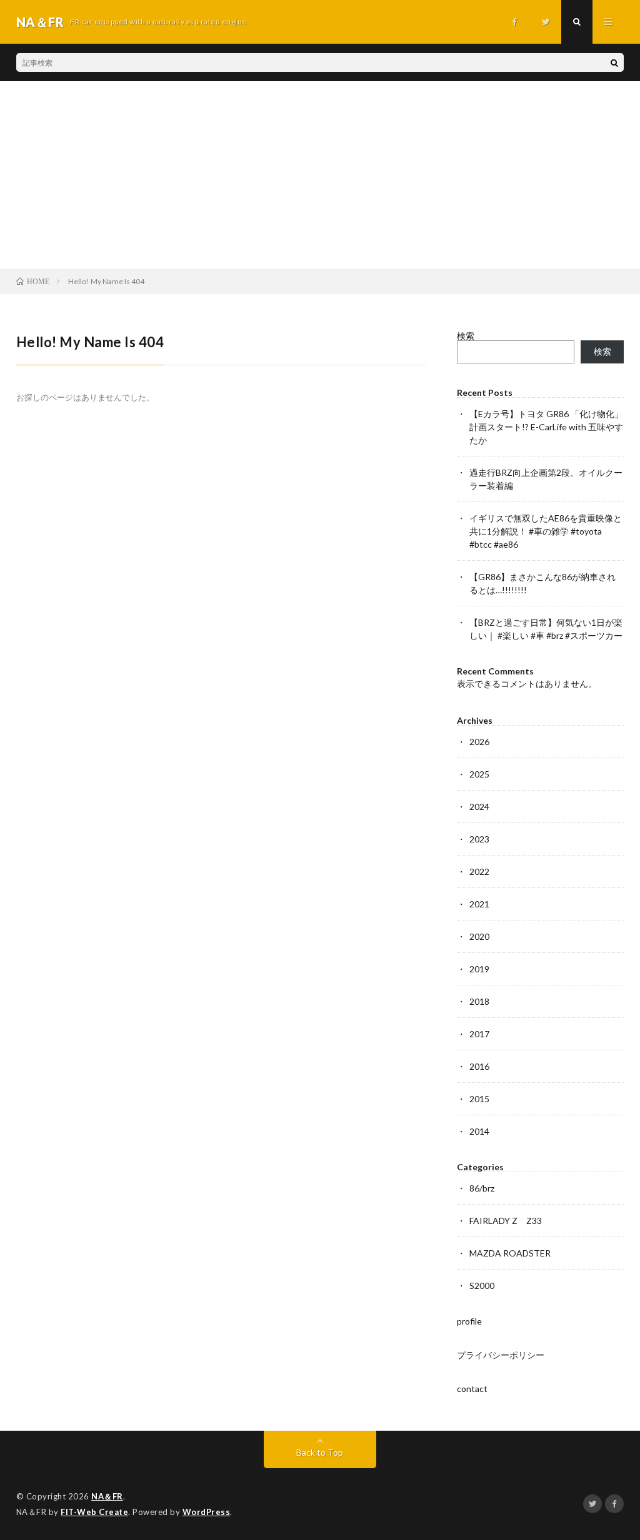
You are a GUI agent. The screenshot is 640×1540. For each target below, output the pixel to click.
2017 (479, 1034)
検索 (465, 335)
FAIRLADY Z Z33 (505, 1220)
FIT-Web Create (94, 1512)
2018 (479, 1001)
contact (472, 1388)
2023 (479, 839)
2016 (479, 1066)
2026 (479, 741)
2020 (479, 936)
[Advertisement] (320, 174)
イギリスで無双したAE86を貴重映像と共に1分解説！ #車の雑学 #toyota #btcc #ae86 (545, 531)
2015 (479, 1098)
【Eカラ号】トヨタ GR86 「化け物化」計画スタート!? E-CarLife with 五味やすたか (546, 426)
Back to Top (319, 1452)
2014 (479, 1131)
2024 (479, 806)
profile (469, 1321)
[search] (614, 62)
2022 (479, 871)
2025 (479, 774)
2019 (479, 969)
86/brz (481, 1188)
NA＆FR (107, 1496)
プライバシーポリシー (500, 1355)
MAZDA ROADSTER (510, 1253)
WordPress (206, 1512)
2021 (479, 904)
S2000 (481, 1285)
